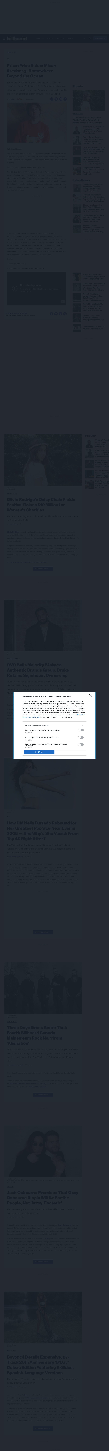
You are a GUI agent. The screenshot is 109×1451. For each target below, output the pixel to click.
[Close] (91, 696)
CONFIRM (39, 752)
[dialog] (54, 725)
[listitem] (54, 725)
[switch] (81, 730)
